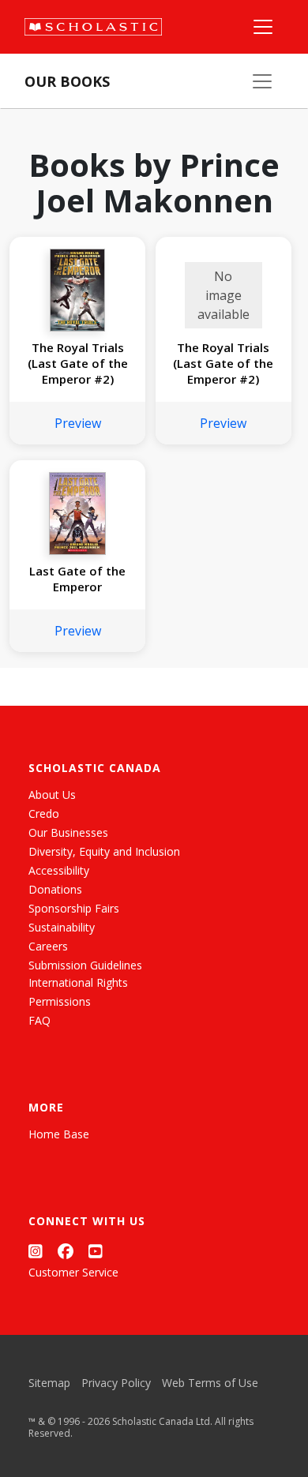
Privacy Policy (116, 1382)
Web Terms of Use (210, 1382)
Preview (77, 423)
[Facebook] (65, 1250)
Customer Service (73, 1272)
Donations (55, 889)
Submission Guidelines (85, 965)
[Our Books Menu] (262, 81)
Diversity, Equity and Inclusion (104, 851)
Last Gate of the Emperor (77, 578)
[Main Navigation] (263, 27)
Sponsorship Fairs (73, 908)
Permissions (59, 1001)
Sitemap (49, 1382)
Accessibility (58, 870)
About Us (52, 794)
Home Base (58, 1133)
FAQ (39, 1020)
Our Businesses (68, 832)
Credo (43, 813)
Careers (48, 946)
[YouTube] (95, 1250)
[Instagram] (35, 1250)
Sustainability (61, 927)
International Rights (78, 982)
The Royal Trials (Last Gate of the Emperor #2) (78, 363)
